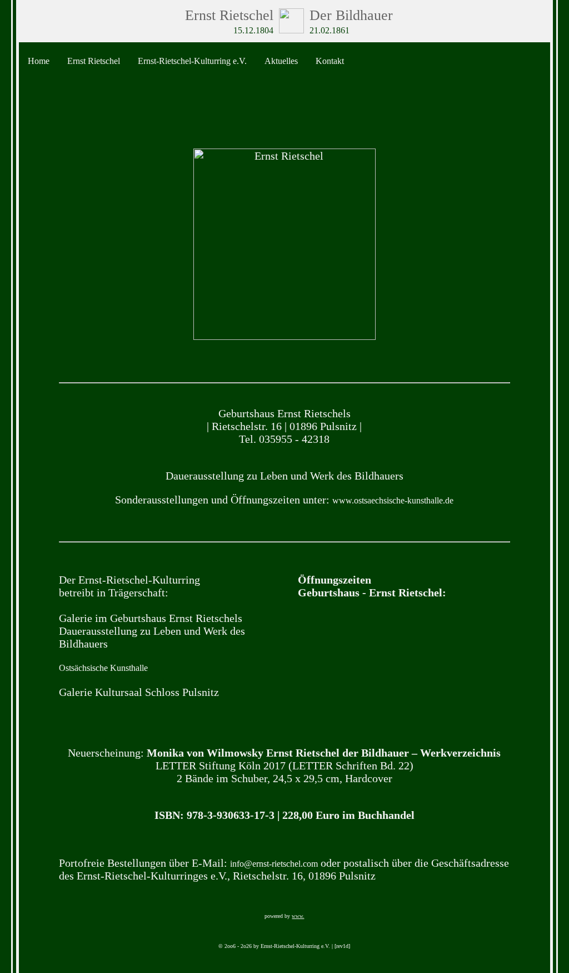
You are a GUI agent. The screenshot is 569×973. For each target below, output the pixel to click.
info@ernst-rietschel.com (274, 863)
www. (298, 916)
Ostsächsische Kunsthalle (103, 668)
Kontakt (330, 61)
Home (38, 61)
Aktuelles (281, 61)
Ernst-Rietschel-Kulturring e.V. (192, 61)
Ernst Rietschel (93, 61)
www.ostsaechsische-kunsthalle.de (392, 500)
